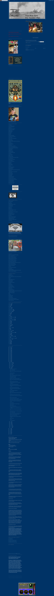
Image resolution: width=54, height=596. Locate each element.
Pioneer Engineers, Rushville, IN (12, 261)
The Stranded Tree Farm (11, 176)
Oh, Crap (11, 419)
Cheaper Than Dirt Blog (11, 135)
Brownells (10, 277)
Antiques (29, 42)
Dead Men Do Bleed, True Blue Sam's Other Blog (14, 141)
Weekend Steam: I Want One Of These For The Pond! (16, 399)
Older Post (44, 48)
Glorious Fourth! (12, 418)
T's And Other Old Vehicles (12, 336)
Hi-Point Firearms (11, 285)
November (11, 363)
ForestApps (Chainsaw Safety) (12, 204)
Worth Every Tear (12, 391)
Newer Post (27, 48)
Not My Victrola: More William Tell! (14, 384)
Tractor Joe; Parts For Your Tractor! (12, 298)
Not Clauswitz (10, 162)
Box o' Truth (10, 202)
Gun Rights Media (11, 205)
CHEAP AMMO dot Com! (12, 279)
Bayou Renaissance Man (11, 129)
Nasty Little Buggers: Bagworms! (14, 390)
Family (9, 313)
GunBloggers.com (11, 150)
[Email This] (40, 41)
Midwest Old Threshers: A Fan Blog (13, 258)
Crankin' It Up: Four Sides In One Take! (14, 387)
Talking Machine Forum (11, 218)
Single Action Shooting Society (12, 216)
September (11, 365)
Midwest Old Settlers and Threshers (13, 256)
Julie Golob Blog (10, 154)
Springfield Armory (11, 295)
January (11, 427)
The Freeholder (10, 175)
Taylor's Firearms (10, 296)
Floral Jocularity (12, 402)
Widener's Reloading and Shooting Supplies (14, 299)
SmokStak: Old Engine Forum (12, 217)
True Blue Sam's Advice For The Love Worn (15, 394)
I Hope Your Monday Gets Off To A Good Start (15, 375)
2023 (10, 350)
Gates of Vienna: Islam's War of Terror (13, 146)
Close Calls (10, 308)
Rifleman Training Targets (11, 292)
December (11, 362)
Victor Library (10, 220)
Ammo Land (10, 127)
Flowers (9, 316)
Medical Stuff (10, 324)
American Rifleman (11, 201)
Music (9, 325)
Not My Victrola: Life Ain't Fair (13, 415)
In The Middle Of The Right (12, 152)
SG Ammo (10, 294)
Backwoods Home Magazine (12, 128)
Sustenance (10, 335)
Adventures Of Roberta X (11, 126)
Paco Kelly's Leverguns (11, 214)
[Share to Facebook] (42, 41)
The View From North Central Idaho (13, 179)
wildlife (9, 343)
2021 (10, 352)
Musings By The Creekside (12, 159)
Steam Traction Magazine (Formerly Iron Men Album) (15, 270)
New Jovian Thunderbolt (11, 161)
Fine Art (9, 314)
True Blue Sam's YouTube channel (12, 219)
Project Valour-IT (10, 330)
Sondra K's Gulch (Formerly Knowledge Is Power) (14, 169)
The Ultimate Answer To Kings (12, 178)
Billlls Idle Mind (10, 131)
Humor (9, 322)
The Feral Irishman (11, 173)
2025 (10, 348)
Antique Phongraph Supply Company (13, 236)
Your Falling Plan (11, 538)
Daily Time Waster (11, 140)
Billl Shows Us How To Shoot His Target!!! (15, 378)
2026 (10, 347)
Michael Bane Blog (11, 156)
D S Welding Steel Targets (11, 282)
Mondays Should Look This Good (14, 381)
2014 (10, 360)
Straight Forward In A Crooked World (13, 171)
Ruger (9, 293)
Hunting (9, 323)
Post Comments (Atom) (31, 49)
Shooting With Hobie (11, 167)
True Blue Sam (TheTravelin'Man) (12, 553)
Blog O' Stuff (10, 132)
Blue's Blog (10, 133)
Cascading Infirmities (12, 420)
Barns (9, 306)
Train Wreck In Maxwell (11, 180)
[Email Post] (39, 41)
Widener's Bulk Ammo (11, 300)
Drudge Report (10, 203)
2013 (10, 361)
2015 (10, 359)
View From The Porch (11, 181)
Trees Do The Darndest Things (12, 338)
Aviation (10, 305)
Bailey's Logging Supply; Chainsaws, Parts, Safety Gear (15, 276)
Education (10, 312)
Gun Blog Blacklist (11, 148)
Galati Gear (10, 283)
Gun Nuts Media (10, 149)
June (10, 421)
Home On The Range (11, 151)
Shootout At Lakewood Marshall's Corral (14, 414)
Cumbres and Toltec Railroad (12, 263)
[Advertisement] (15, 24)
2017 (10, 357)
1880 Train (10, 266)
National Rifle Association (12, 213)
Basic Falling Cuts (11, 539)
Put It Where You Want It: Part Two (12, 541)
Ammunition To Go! (11, 275)
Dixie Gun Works (10, 281)
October (11, 364)
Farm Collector (10, 268)
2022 (10, 351)
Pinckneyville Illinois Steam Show (12, 260)
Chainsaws (10, 307)
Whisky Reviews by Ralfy (12, 182)
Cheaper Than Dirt (11, 280)
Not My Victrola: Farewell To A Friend (14, 398)
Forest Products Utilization (12, 317)
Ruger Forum (10, 215)
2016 (10, 358)
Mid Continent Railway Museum (12, 267)
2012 (10, 428)
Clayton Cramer (10, 137)
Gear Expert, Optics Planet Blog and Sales (13, 147)
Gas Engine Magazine (11, 269)
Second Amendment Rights (12, 332)
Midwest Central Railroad (11, 255)
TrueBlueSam (18, 553)
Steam (9, 334)
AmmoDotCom (10, 274)
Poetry (9, 329)
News (9, 326)
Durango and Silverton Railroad (12, 264)
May (10, 422)
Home (35, 48)
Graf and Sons (10, 284)
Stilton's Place (10, 170)
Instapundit (10, 153)
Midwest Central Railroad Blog (12, 257)
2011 (10, 429)
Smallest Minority (11, 168)
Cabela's (9, 278)
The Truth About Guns (11, 177)
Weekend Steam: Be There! (13, 376)
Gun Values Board (11, 206)
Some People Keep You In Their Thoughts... (15, 403)
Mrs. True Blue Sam (11, 158)
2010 (10, 430)
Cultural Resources (11, 309)
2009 (10, 431)
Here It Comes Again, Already (13, 397)
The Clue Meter (10, 172)
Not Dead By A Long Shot (13, 377)
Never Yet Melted (11, 160)
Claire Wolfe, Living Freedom (12, 136)
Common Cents (10, 139)
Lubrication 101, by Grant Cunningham (13, 211)
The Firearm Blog (11, 174)
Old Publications (10, 327)
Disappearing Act (12, 404)
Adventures (10, 303)
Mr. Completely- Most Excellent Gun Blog (13, 157)
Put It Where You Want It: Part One (12, 540)
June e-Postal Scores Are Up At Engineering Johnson (16, 410)
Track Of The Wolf (11, 297)
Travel (9, 337)
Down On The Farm (11, 310)
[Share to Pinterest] (43, 41)
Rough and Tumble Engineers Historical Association (15, 262)
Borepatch (10, 134)
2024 (10, 349)
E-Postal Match (10, 311)
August (11, 366)
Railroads (10, 331)
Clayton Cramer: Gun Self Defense (12, 138)
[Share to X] (41, 41)
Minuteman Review (11, 212)
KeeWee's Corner (10, 155)
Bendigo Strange (10, 130)
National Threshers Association (12, 259)
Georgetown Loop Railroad (12, 265)
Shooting (10, 333)
